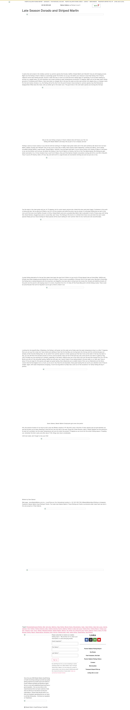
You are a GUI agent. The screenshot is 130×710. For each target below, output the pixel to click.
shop (67, 632)
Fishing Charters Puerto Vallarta (58, 628)
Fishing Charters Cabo (41, 628)
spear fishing (73, 632)
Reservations (39, 632)
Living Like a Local (119, 1)
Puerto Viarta (97, 630)
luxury (35, 630)
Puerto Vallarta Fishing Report (34, 1)
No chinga (69, 630)
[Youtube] (99, 640)
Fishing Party (86, 628)
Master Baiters (57, 630)
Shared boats (62, 632)
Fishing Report (95, 628)
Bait (44, 627)
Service (55, 632)
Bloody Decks (69, 627)
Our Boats (47, 1)
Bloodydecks (77, 627)
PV (103, 630)
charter (105, 627)
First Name (55, 647)
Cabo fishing (88, 627)
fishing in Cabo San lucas (75, 628)
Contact (86, 1)
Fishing (32, 628)
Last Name (55, 653)
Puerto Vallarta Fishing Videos (74, 1)
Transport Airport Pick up (105, 1)
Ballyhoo (54, 627)
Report (33, 632)
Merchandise (93, 1)
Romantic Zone (48, 632)
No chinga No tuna (78, 630)
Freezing (27, 630)
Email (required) (57, 641)
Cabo (82, 627)
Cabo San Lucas (97, 627)
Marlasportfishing (47, 630)
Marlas (40, 630)
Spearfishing (81, 632)
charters (24, 628)
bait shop (48, 627)
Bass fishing (60, 627)
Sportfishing (89, 632)
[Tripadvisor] (95, 640)
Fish (29, 628)
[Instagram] (91, 640)
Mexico (64, 630)
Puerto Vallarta (88, 630)
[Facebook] (86, 640)
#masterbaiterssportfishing (34, 627)
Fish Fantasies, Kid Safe (57, 1)
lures (31, 630)
